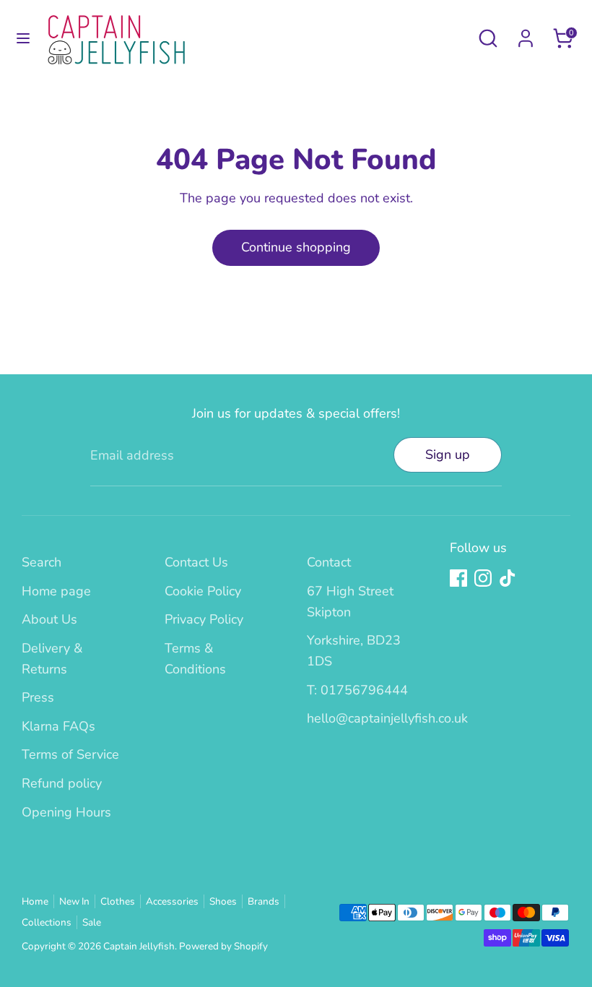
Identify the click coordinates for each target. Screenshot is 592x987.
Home (35, 901)
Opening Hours (66, 812)
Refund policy (62, 783)
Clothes (117, 901)
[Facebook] (458, 578)
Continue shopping (296, 247)
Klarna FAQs (58, 726)
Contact (329, 562)
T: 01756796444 (357, 690)
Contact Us (196, 562)
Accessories (172, 901)
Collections (46, 922)
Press (38, 697)
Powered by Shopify (223, 946)
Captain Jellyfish (139, 946)
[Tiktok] (507, 578)
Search (41, 562)
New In (74, 901)
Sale (91, 922)
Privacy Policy (204, 619)
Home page (56, 591)
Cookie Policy (203, 591)
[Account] (525, 34)
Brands (263, 901)
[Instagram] (483, 578)
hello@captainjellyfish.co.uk (387, 718)
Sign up (447, 454)
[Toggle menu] (23, 38)
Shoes (223, 901)
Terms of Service (70, 754)
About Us (49, 619)
